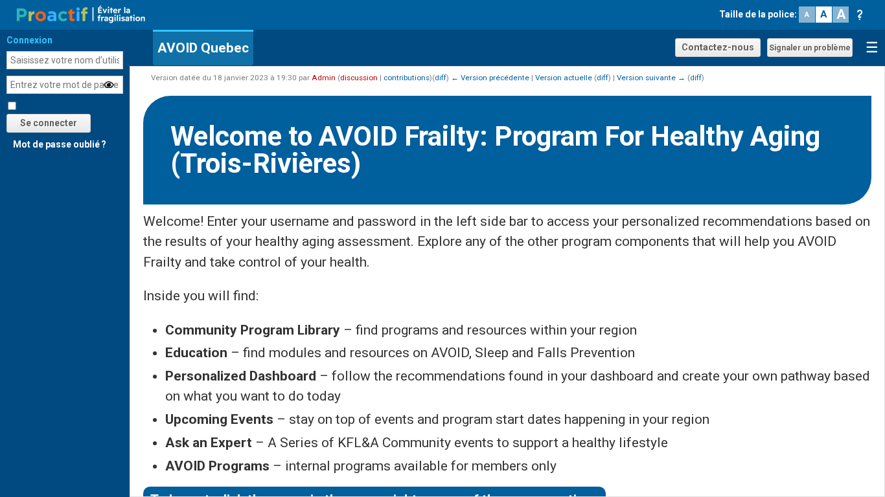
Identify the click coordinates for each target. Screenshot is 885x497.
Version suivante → (651, 77)
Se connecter (48, 123)
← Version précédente (490, 77)
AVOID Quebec (203, 48)
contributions (407, 77)
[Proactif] (81, 13)
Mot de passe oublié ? (59, 144)
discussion (359, 77)
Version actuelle (563, 77)
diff (440, 77)
